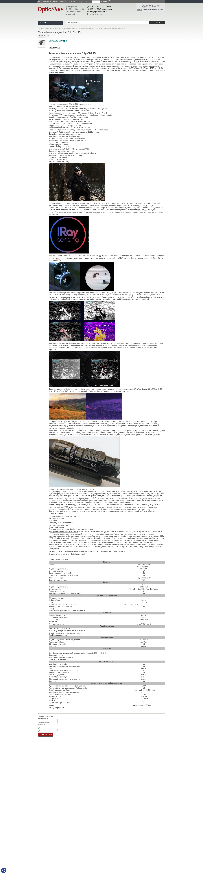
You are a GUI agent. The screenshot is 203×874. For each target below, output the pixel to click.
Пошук (157, 23)
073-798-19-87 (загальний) (100, 7)
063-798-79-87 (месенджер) (101, 9)
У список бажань (54, 47)
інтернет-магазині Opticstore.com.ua (64, 532)
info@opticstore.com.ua (99, 12)
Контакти (63, 2)
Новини (72, 2)
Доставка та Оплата (50, 2)
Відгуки (40, 713)
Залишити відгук (46, 734)
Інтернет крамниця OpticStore (48, 28)
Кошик (139, 9)
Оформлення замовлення (152, 9)
